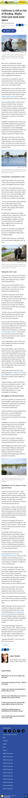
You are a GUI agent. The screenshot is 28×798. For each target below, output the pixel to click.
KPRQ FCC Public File (8, 760)
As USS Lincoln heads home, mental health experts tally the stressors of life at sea (13, 703)
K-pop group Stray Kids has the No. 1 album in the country (13, 683)
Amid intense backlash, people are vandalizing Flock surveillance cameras (12, 710)
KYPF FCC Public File (7, 769)
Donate (23, 2)
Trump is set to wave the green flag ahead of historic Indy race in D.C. (13, 690)
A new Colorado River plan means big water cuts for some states (13, 716)
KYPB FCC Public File (8, 763)
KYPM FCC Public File (8, 776)
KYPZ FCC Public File (8, 788)
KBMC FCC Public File (8, 756)
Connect (5, 750)
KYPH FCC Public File (8, 772)
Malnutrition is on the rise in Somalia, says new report (13, 676)
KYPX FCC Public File (8, 785)
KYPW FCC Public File (8, 782)
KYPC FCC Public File (8, 766)
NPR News (5, 645)
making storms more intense (10, 96)
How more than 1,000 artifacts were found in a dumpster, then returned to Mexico (13, 696)
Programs (5, 740)
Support (5, 744)
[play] (2, 796)
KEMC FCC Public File (8, 753)
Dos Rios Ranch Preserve (8, 332)
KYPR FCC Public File (8, 779)
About (4, 747)
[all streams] (26, 796)
